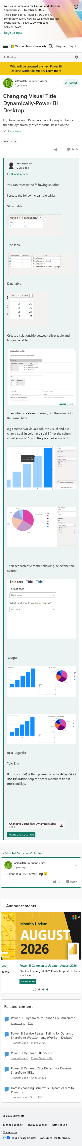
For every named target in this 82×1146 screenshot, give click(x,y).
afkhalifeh (21, 81)
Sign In (73, 46)
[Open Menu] (76, 57)
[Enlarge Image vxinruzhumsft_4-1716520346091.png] (41, 468)
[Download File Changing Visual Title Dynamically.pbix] (61, 825)
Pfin (30, 1023)
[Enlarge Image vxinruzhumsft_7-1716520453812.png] (41, 681)
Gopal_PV (36, 1097)
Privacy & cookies (37, 1124)
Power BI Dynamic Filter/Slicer (32, 1053)
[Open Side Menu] (5, 46)
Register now (13, 32)
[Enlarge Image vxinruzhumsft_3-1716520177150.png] (41, 377)
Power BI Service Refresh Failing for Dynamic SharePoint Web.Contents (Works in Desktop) (42, 1035)
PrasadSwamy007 (42, 1058)
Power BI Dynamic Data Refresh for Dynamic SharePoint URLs (41, 1070)
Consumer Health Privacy (55, 1137)
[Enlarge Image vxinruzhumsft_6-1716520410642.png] (41, 609)
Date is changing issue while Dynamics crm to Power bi (42, 1090)
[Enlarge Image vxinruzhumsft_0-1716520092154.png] (34, 225)
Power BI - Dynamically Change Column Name (43, 1018)
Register (61, 46)
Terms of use (59, 1124)
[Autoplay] (34, 989)
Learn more (53, 71)
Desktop (11, 57)
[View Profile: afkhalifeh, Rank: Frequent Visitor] (8, 83)
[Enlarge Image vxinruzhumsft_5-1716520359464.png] (41, 527)
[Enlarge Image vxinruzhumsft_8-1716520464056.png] (41, 729)
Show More (14, 131)
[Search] (50, 46)
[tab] (39, 989)
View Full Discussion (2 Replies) (24, 853)
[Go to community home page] (28, 46)
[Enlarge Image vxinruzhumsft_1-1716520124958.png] (41, 264)
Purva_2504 (38, 1043)
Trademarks (10, 1132)
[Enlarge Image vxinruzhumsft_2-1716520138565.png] (27, 309)
